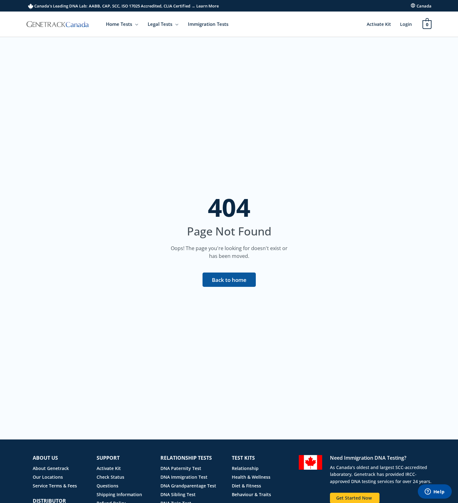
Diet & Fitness (246, 486)
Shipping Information (119, 494)
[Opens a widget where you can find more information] (434, 492)
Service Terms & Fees (55, 486)
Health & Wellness (251, 477)
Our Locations (48, 477)
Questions (107, 486)
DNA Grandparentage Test (188, 486)
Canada (424, 6)
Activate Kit (379, 24)
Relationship (245, 468)
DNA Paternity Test (180, 468)
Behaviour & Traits (251, 494)
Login (406, 24)
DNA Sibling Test (178, 494)
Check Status (110, 477)
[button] (135, 24)
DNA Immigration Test (184, 477)
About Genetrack (51, 468)
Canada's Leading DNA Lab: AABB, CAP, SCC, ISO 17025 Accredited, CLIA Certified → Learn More (126, 6)
